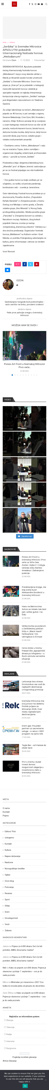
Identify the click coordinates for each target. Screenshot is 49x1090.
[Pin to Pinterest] (36, 264)
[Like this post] (18, 264)
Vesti (7, 924)
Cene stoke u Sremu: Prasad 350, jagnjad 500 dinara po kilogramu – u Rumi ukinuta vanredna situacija (33, 653)
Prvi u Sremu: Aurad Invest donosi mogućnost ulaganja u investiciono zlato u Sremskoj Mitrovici (32, 767)
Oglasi (7, 875)
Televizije (10, 1027)
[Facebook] (29, 4)
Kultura (8, 850)
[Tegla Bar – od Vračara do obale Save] (11, 749)
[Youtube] (39, 4)
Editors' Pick (10, 831)
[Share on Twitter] (30, 264)
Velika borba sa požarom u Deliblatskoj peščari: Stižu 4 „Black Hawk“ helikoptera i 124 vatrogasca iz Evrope (34, 631)
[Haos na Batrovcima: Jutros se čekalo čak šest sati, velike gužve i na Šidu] (11, 610)
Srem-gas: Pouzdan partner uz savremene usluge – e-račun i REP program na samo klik (33, 730)
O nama (6, 808)
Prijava (6, 815)
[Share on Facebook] (24, 264)
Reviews (8, 893)
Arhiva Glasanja (9, 1061)
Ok (25, 1086)
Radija (9, 1034)
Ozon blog (9, 881)
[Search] (46, 4)
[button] (5, 353)
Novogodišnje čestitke (15, 868)
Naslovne (9, 862)
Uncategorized (11, 918)
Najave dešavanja (12, 856)
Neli (4, 968)
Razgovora (11, 1048)
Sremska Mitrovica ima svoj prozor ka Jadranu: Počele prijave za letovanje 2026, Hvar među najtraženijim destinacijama (33, 708)
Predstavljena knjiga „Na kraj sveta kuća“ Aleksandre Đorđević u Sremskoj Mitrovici (34, 591)
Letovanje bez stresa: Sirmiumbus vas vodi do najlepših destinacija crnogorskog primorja (33, 685)
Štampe (9, 1020)
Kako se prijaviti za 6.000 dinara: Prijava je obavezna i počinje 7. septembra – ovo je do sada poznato (24, 971)
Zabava (8, 930)
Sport (7, 899)
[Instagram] (35, 4)
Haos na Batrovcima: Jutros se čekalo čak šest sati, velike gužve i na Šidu (34, 610)
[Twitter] (32, 4)
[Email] (42, 4)
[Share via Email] (7, 270)
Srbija (7, 905)
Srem (7, 912)
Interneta (10, 1041)
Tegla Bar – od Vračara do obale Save (34, 746)
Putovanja (9, 887)
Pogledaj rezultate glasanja (24, 1057)
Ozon (14, 60)
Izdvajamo (9, 837)
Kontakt (6, 812)
